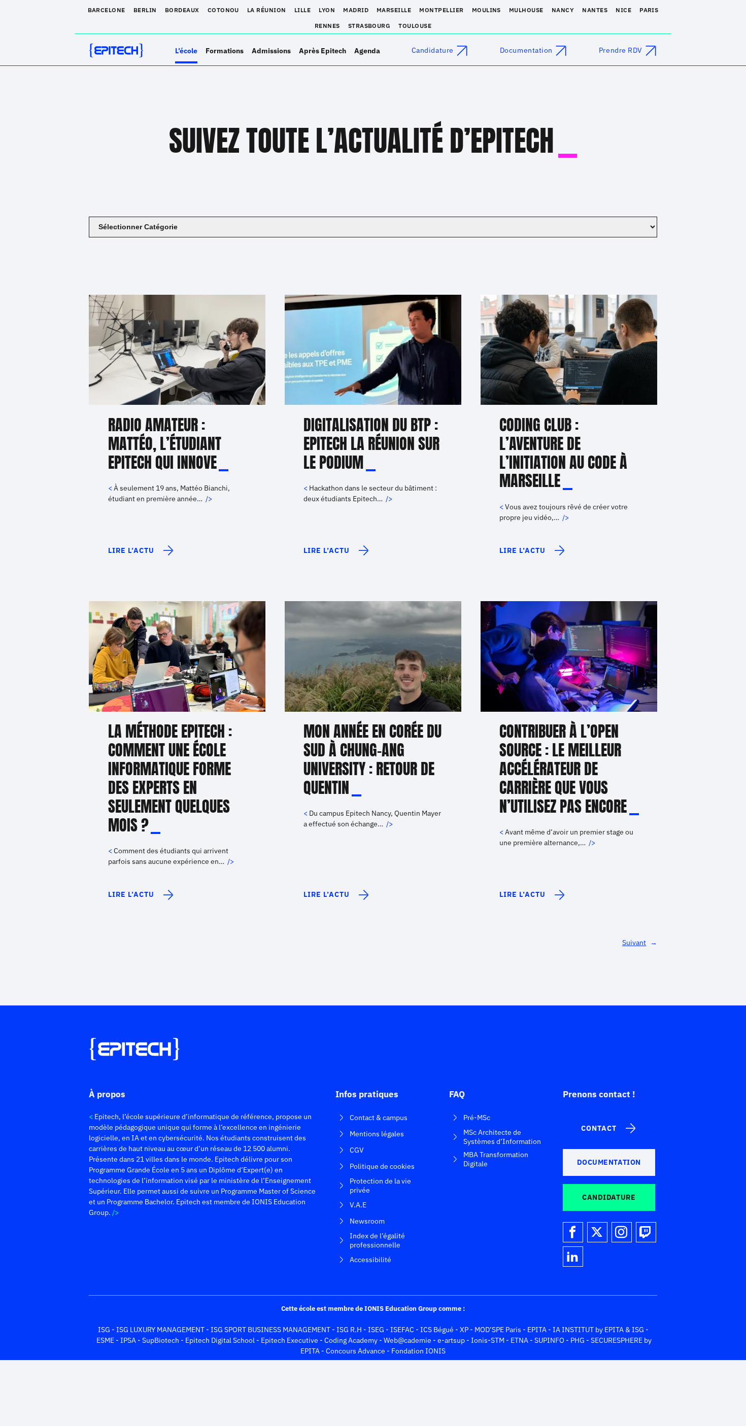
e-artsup (451, 1340)
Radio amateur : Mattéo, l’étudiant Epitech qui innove (164, 444)
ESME (105, 1340)
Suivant (639, 942)
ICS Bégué (437, 1329)
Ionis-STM (487, 1340)
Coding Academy (351, 1340)
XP (464, 1329)
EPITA (537, 1329)
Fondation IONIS (418, 1350)
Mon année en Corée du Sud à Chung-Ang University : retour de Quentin (372, 759)
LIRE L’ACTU (131, 554)
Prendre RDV (620, 50)
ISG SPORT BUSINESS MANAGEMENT (270, 1329)
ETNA (519, 1340)
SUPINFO (549, 1340)
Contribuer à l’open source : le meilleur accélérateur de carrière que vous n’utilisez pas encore (563, 769)
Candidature (433, 50)
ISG (104, 1329)
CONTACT (599, 1128)
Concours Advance (355, 1350)
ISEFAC (402, 1329)
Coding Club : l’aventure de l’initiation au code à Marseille (563, 453)
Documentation (526, 50)
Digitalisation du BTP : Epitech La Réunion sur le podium (371, 444)
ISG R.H (349, 1329)
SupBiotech (160, 1340)
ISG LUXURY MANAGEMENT (160, 1329)
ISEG (376, 1329)
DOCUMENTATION (609, 1162)
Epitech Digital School (220, 1340)
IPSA (128, 1340)
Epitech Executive (289, 1340)
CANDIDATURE (608, 1197)
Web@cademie (407, 1340)
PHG (577, 1340)
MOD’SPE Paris (497, 1329)
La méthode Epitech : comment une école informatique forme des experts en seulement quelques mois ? (170, 778)
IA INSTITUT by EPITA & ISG (598, 1329)
